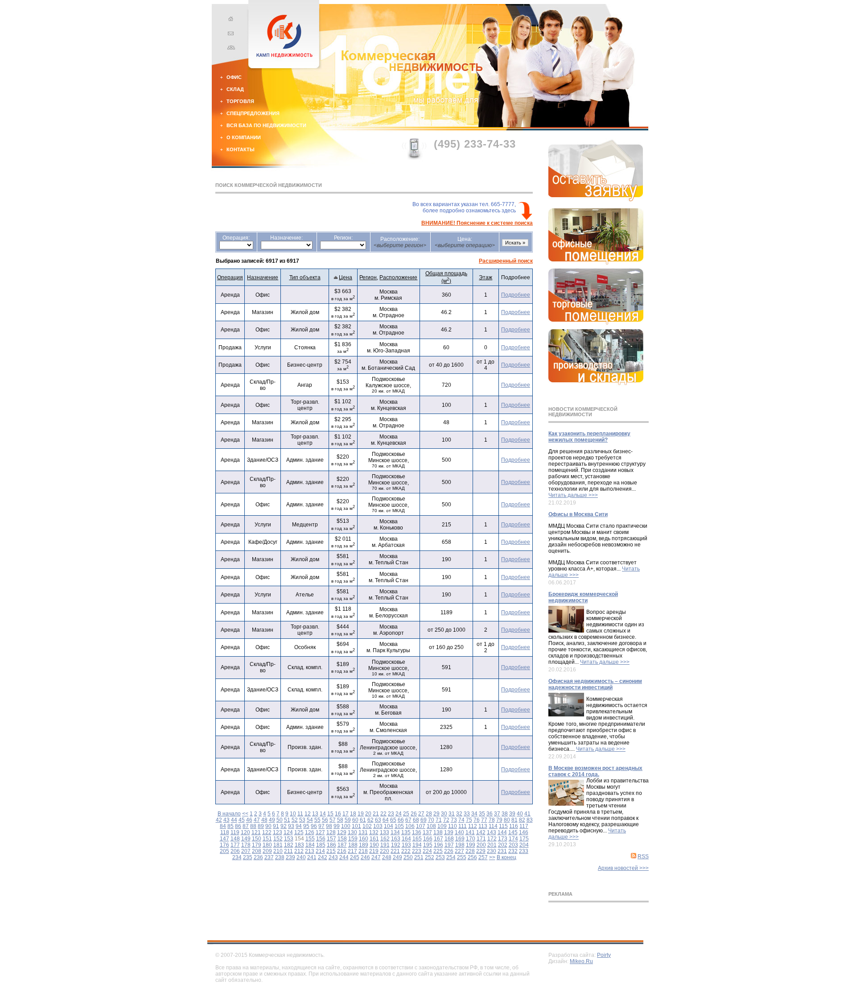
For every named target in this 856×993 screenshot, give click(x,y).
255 (461, 857)
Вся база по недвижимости (266, 125)
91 (276, 826)
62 (370, 820)
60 (355, 820)
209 (267, 851)
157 (331, 839)
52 (295, 820)
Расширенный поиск (506, 261)
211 (288, 851)
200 (481, 845)
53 (302, 820)
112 (472, 826)
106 (410, 826)
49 (272, 820)
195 (427, 845)
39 (512, 814)
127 (320, 832)
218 (363, 851)
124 (288, 832)
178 (246, 845)
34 (474, 814)
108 (431, 826)
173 (502, 839)
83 (530, 820)
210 (278, 851)
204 (524, 845)
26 (414, 814)
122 (267, 832)
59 (348, 820)
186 (331, 845)
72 (446, 820)
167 (438, 839)
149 (246, 839)
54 (310, 820)
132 (374, 832)
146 (523, 832)
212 (299, 851)
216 (341, 851)
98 (329, 826)
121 (256, 832)
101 (356, 826)
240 (301, 857)
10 (293, 814)
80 (507, 820)
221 (395, 851)
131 (363, 832)
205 (224, 851)
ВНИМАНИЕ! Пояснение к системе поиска (477, 223)
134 (395, 832)
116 (513, 826)
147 (224, 839)
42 (219, 820)
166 (427, 839)
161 (374, 839)
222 (406, 851)
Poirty (604, 955)
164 (406, 839)
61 (363, 820)
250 (408, 857)
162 (385, 839)
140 (459, 832)
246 (365, 857)
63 (378, 820)
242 (322, 857)
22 (383, 814)
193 (406, 845)
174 (513, 839)
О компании (243, 137)
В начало (229, 814)
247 (376, 857)
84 (223, 826)
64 (386, 820)
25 (406, 814)
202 (502, 845)
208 (256, 851)
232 (513, 851)
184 (310, 845)
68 (416, 820)
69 (423, 820)
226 (448, 851)
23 (391, 814)
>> (492, 857)
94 (299, 826)
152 (278, 839)
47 (257, 820)
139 (448, 832)
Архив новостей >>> (623, 868)
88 (253, 826)
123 (277, 832)
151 (267, 839)
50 (279, 820)
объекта (305, 277)
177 (235, 845)
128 (331, 832)
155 (310, 839)
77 (484, 820)
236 (258, 857)
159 (353, 839)
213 (309, 851)
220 (384, 851)
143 (491, 832)
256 (472, 857)
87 (246, 826)
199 (470, 845)
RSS (643, 856)
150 (256, 839)
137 (427, 832)
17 (345, 814)
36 (489, 814)
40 (520, 814)
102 (367, 826)
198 (460, 845)
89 (261, 826)
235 (247, 857)
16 (338, 814)
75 (469, 820)
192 (395, 845)
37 (497, 814)
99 (336, 826)
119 (234, 832)
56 (325, 820)
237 (269, 857)
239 (290, 857)
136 (416, 832)
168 (449, 839)
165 (417, 839)
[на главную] (229, 20)
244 (344, 857)
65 (393, 820)
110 (452, 826)
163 (395, 839)
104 (388, 826)
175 (524, 839)
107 (420, 826)
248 (386, 857)
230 (491, 851)
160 (363, 839)
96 (314, 826)
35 (482, 814)
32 (459, 814)
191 (385, 845)
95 (306, 826)
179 (256, 845)
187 (342, 845)
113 (482, 826)
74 (461, 820)
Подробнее (515, 295)
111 (462, 826)
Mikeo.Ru (581, 961)
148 (235, 839)
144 (502, 832)
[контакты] (229, 34)
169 (460, 839)
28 (429, 814)
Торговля (240, 101)
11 (300, 814)
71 (439, 820)
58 (340, 820)
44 (234, 820)
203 (513, 845)
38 (505, 814)
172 (492, 839)
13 (315, 814)
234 (237, 857)
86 (238, 826)
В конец (506, 857)
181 (278, 845)
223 (416, 851)
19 (361, 814)
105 (399, 826)
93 (291, 826)
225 (438, 851)
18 (353, 814)
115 (503, 826)
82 (522, 820)
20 (368, 814)
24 (398, 814)
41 (527, 814)
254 (451, 857)
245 (354, 857)
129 (341, 832)
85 (230, 826)
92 (283, 826)
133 (384, 832)
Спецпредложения (253, 113)
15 (330, 814)
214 (320, 851)
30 (444, 814)
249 (397, 857)
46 (249, 820)
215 (331, 851)
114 (493, 826)
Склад (235, 89)
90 (268, 826)
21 (376, 814)
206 (235, 851)
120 (245, 832)
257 (483, 857)
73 (454, 820)
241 (312, 857)
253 (440, 857)
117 (523, 826)
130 (352, 832)
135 (406, 832)
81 (514, 820)
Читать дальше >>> (573, 495)
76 (476, 820)
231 (502, 851)
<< (245, 814)
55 (317, 820)
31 (452, 814)
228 (470, 851)
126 (309, 832)
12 (308, 814)
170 (470, 839)
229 (481, 851)
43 (226, 820)
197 (449, 845)
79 (499, 820)
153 (288, 839)
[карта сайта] (229, 48)
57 (332, 820)
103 (378, 826)
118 (224, 832)
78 (492, 820)
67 (408, 820)
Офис (234, 77)
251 (419, 857)
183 (299, 845)
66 (401, 820)
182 (288, 845)
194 (417, 845)
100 (345, 826)
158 (342, 839)
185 (320, 845)
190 (374, 845)
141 (470, 832)
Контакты (240, 149)
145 (513, 832)
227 (459, 851)
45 (242, 820)
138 (438, 832)
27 (421, 814)
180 (267, 845)
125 (299, 832)
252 (429, 857)
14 (323, 814)
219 (374, 851)
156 (320, 839)
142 (481, 832)
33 (467, 814)
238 (279, 857)
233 (523, 851)
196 (438, 845)
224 (427, 851)
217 (352, 851)
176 (224, 845)
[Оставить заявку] (595, 199)
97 (321, 826)
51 (287, 820)
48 (264, 820)
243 (333, 857)
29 (436, 814)
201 (492, 845)
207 (246, 851)
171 (481, 839)
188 (353, 845)
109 (442, 826)
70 (431, 820)
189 (363, 845)
